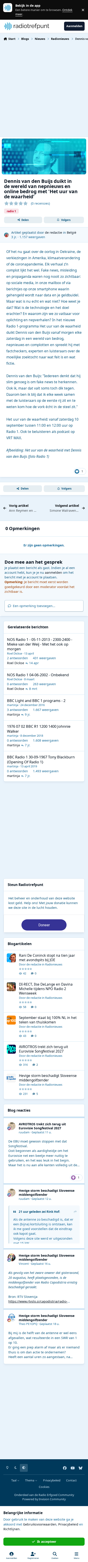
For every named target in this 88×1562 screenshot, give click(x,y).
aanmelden (53, 572)
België (71, 232)
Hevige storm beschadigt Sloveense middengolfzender (48, 1078)
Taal (14, 1480)
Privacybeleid (51, 1480)
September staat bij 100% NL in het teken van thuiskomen (48, 1020)
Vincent (24, 1264)
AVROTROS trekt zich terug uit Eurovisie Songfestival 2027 (43, 1049)
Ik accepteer (46, 1541)
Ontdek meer (10, 10)
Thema (30, 1480)
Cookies (44, 1487)
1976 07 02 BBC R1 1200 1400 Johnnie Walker (38, 729)
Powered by (44, 1499)
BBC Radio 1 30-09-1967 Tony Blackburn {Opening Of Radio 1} (41, 759)
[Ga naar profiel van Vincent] (12, 1257)
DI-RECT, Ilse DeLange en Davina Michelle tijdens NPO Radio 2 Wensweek (46, 989)
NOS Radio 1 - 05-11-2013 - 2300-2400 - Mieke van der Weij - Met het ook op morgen (39, 644)
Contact (71, 1480)
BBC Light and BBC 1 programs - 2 (36, 700)
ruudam (24, 1132)
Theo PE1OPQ (28, 1324)
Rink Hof (52, 1212)
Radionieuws (53, 964)
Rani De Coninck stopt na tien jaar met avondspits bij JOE (47, 957)
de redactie (53, 232)
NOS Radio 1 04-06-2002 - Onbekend (38, 674)
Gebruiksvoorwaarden (39, 1524)
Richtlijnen (11, 1529)
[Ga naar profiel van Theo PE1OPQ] (12, 1318)
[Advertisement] (44, 88)
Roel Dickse (14, 653)
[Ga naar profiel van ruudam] (12, 1126)
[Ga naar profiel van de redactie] (6, 235)
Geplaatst (41, 1132)
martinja (12, 705)
